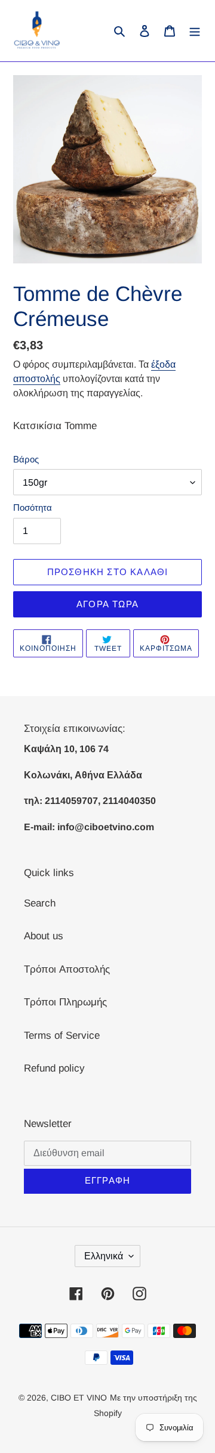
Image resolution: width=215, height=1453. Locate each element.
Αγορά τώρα (107, 604)
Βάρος (26, 459)
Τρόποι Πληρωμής (65, 1002)
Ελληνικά (103, 1256)
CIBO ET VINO (79, 1397)
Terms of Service (62, 1035)
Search (40, 903)
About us (43, 936)
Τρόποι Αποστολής (67, 969)
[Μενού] (194, 31)
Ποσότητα (32, 507)
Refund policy (54, 1068)
